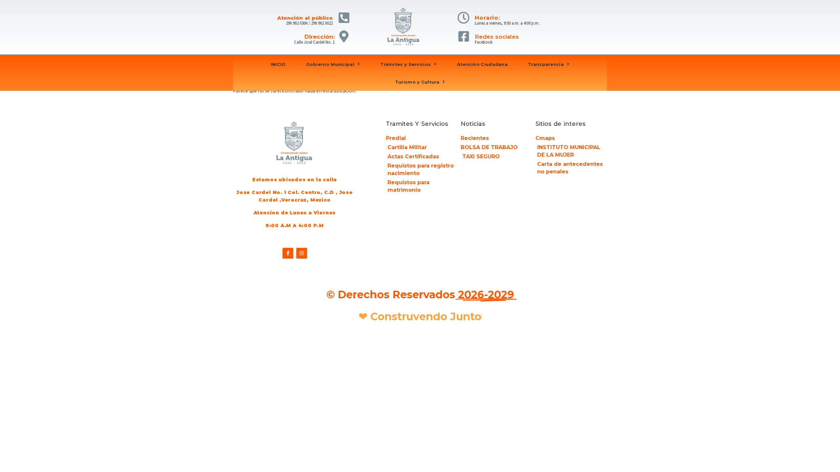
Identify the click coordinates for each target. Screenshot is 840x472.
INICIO (278, 64)
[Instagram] (301, 253)
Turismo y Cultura (417, 82)
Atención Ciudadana (482, 64)
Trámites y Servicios (405, 64)
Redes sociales (497, 36)
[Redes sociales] (463, 36)
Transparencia (546, 64)
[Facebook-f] (288, 253)
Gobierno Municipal (330, 64)
